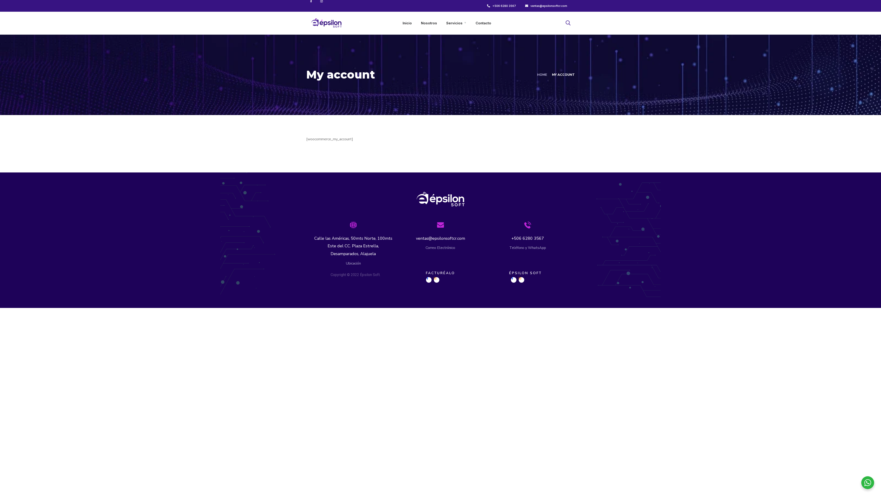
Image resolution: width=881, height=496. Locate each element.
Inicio (407, 23)
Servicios (454, 23)
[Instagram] (325, 4)
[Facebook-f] (314, 4)
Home (542, 75)
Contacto (483, 23)
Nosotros (429, 23)
